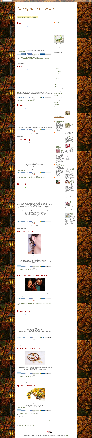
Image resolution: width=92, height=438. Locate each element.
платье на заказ (37, 58)
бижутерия (56, 100)
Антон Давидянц (24, 303)
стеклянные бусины (36, 270)
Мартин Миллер (36, 303)
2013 (57, 68)
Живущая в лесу (23, 139)
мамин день (40, 342)
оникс (36, 377)
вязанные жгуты (57, 97)
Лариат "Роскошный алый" (72, 145)
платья (35, 177)
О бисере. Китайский (72, 169)
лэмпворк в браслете (48, 414)
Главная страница (21, 17)
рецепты (44, 342)
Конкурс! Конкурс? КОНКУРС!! (72, 156)
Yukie (21, 59)
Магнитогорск (25, 58)
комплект (33, 377)
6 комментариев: (31, 269)
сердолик (39, 377)
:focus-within (58, 122)
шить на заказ (39, 177)
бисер (32, 414)
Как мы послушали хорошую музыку (32, 275)
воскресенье (29, 342)
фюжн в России (42, 303)
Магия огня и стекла (25, 231)
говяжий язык (34, 342)
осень (18, 416)
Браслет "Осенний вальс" (27, 386)
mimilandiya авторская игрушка (59, 178)
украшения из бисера (58, 93)
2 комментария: (31, 376)
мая (57, 70)
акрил (29, 414)
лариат (55, 86)
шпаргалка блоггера (60, 121)
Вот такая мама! (62, 150)
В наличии (56, 98)
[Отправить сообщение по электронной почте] (37, 57)
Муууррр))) (21, 184)
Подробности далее (21, 51)
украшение (42, 58)
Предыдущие (48, 420)
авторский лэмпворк (24, 270)
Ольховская (31, 58)
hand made (56, 95)
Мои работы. (35, 17)
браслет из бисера (57, 88)
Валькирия (21, 23)
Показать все (62, 196)
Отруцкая (30, 270)
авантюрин (23, 377)
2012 (57, 77)
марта (58, 75)
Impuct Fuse (48, 303)
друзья (22, 177)
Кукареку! (57, 133)
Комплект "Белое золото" (72, 214)
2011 (57, 78)
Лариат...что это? (72, 124)
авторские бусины (24, 414)
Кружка (20, 105)
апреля (58, 73)
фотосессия (56, 104)
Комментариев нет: (31, 57)
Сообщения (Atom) (38, 423)
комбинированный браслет (38, 414)
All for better (58, 132)
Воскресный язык (24, 311)
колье (30, 377)
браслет (26, 377)
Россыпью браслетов (72, 202)
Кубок (19, 66)
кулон (22, 58)
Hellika (21, 416)
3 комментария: (31, 100)
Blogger (66, 435)
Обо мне (28, 17)
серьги (43, 377)
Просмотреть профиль (58, 24)
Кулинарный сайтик (58, 116)
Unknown (22, 57)
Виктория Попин (24, 342)
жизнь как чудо (59, 164)
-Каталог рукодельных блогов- (58, 147)
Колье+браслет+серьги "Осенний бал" (32, 349)
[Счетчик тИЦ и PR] (49, 432)
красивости (26, 177)
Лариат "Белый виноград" (68, 194)
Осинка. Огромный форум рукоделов (58, 114)
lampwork (42, 270)
